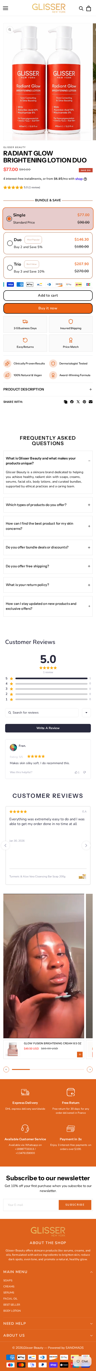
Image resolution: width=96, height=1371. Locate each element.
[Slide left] (6, 1069)
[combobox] (86, 712)
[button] (5, 8)
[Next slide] (86, 845)
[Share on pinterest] (84, 402)
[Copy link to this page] (66, 402)
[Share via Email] (91, 402)
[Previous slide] (5, 845)
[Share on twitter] (78, 402)
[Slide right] (90, 1069)
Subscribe (75, 1205)
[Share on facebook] (72, 402)
